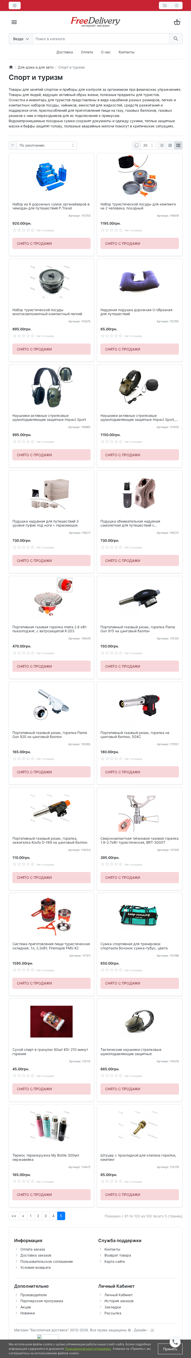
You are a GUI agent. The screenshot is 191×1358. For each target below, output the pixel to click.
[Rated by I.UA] (48, 1338)
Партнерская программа (41, 1301)
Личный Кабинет (118, 1295)
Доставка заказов (35, 1255)
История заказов (119, 1301)
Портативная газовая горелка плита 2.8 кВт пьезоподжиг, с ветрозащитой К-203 (49, 629)
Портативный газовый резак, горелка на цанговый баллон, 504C (134, 735)
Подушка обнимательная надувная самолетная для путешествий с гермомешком (130, 523)
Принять (170, 1349)
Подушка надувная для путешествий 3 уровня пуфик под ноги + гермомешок (45, 523)
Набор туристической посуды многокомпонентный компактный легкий (47, 312)
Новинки (27, 1313)
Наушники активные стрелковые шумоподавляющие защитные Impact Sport (49, 418)
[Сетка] (170, 145)
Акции (25, 1307)
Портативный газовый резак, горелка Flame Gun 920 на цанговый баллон (49, 735)
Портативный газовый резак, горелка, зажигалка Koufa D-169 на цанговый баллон (49, 840)
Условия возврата (35, 1267)
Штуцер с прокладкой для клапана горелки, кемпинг (138, 1157)
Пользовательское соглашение (46, 1261)
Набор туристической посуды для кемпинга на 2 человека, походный (138, 206)
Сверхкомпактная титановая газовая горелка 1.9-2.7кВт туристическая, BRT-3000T (139, 840)
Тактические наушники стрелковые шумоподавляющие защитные (130, 1052)
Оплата (87, 52)
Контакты (127, 52)
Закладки (112, 1307)
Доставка (64, 52)
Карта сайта (114, 1261)
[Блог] (165, 5)
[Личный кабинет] (177, 5)
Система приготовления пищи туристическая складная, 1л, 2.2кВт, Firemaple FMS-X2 (51, 946)
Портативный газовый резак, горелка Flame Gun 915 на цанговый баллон (137, 629)
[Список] (162, 145)
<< (13, 1216)
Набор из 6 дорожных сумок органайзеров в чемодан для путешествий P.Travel (51, 206)
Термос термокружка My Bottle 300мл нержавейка (45, 1157)
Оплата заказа (32, 1249)
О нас (106, 52)
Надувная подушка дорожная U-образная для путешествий (136, 312)
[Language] (15, 5)
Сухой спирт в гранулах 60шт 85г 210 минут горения (50, 1052)
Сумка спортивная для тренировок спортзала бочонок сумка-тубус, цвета (134, 946)
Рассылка (112, 1313)
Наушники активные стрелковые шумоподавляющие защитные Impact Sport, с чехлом (139, 418)
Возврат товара (117, 1255)
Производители (33, 1295)
